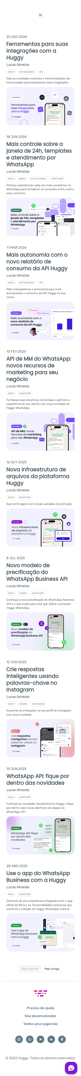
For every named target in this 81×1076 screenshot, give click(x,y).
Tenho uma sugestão (40, 1024)
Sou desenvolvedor (41, 1016)
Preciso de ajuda (40, 1008)
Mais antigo (52, 969)
